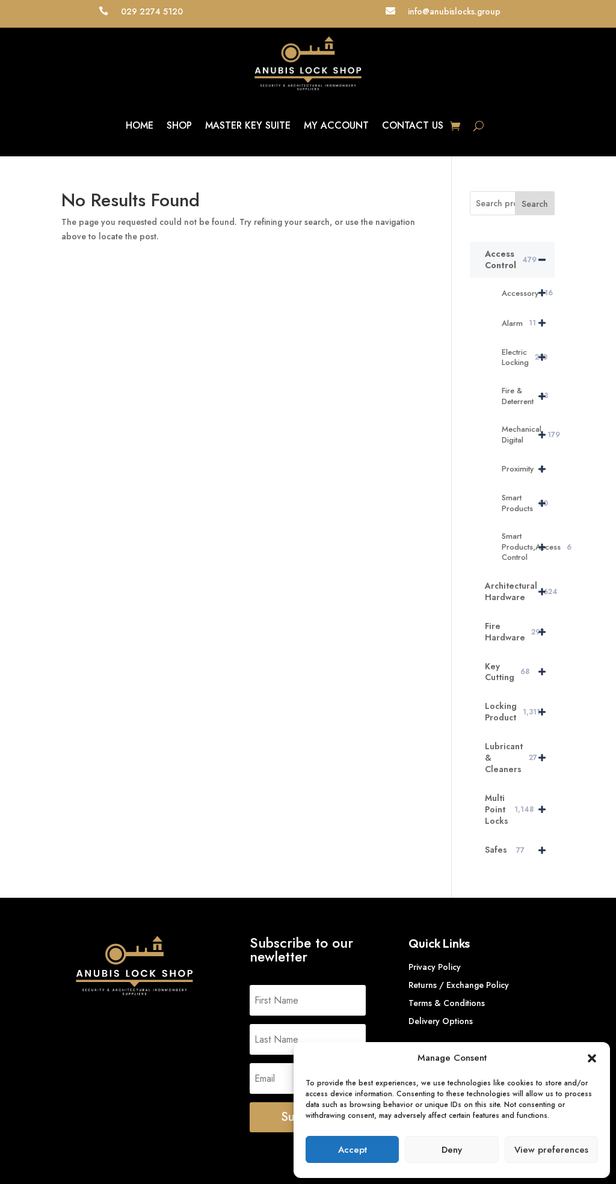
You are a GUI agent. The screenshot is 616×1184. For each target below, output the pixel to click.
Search (535, 204)
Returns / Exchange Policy (458, 986)
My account (336, 125)
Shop (179, 125)
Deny (452, 1149)
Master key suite (248, 125)
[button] (592, 1058)
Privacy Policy (434, 968)
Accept (352, 1149)
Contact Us (412, 125)
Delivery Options (440, 1022)
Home (139, 125)
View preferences (551, 1149)
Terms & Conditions (446, 1004)
